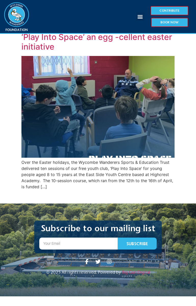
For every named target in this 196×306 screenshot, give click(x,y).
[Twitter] (98, 261)
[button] (140, 16)
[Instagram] (109, 261)
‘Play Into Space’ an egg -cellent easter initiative (96, 42)
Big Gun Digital (136, 272)
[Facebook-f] (86, 261)
